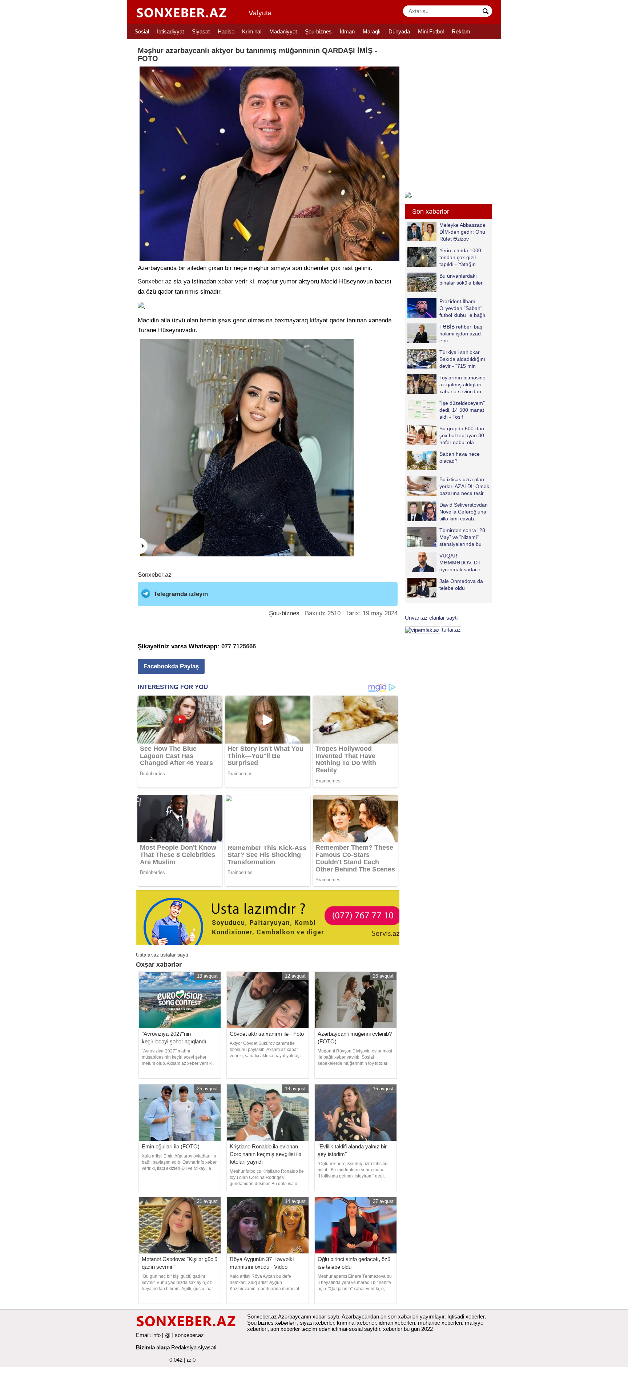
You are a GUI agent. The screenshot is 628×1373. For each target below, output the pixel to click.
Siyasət (201, 31)
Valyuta (260, 13)
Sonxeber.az (155, 281)
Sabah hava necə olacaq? (459, 457)
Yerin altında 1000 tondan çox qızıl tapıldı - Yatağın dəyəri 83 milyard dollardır (444, 257)
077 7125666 (238, 646)
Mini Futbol (431, 31)
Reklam (461, 31)
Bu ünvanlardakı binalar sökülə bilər (461, 279)
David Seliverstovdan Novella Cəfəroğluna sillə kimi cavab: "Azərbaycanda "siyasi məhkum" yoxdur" (447, 511)
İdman (347, 31)
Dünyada (399, 31)
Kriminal (251, 31)
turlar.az (451, 630)
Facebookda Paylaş (171, 666)
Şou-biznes (318, 31)
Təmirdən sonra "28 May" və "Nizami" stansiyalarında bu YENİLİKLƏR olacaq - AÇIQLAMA (448, 537)
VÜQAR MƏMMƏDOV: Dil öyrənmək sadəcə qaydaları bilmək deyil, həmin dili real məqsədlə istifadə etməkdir (443, 562)
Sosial (141, 31)
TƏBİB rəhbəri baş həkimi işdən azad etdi (460, 333)
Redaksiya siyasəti (193, 1347)
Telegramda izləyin (181, 594)
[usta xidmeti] (271, 917)
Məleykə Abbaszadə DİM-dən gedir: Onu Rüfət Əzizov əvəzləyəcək (462, 231)
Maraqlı (372, 31)
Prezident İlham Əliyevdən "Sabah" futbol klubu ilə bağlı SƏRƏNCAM (462, 308)
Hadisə (226, 31)
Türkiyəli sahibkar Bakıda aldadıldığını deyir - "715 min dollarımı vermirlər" (462, 359)
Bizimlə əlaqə (153, 1347)
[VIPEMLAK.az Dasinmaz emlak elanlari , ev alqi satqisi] (422, 630)
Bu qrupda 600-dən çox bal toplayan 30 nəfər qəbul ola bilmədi (461, 435)
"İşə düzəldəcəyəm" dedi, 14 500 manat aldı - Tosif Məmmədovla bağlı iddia (446, 409)
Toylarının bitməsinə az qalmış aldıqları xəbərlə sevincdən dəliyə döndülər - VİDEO (446, 384)
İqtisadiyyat (170, 31)
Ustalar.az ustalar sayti (162, 955)
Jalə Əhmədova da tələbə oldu (461, 584)
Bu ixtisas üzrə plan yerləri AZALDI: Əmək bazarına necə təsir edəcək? (464, 486)
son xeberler (285, 1329)
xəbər (225, 281)
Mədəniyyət (283, 31)
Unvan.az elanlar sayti (431, 618)
